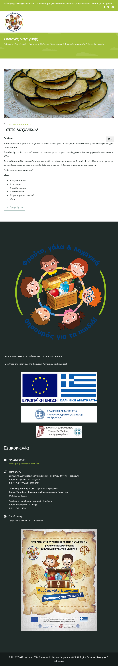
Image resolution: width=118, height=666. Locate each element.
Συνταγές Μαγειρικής (19, 124)
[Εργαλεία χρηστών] (110, 139)
